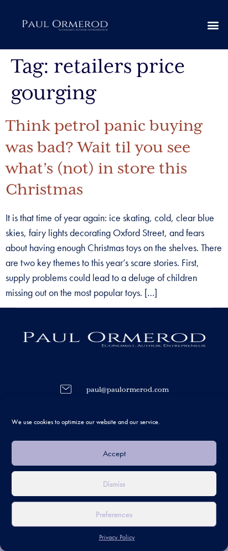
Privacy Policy (117, 537)
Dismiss (114, 483)
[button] (213, 25)
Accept (114, 453)
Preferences (114, 514)
